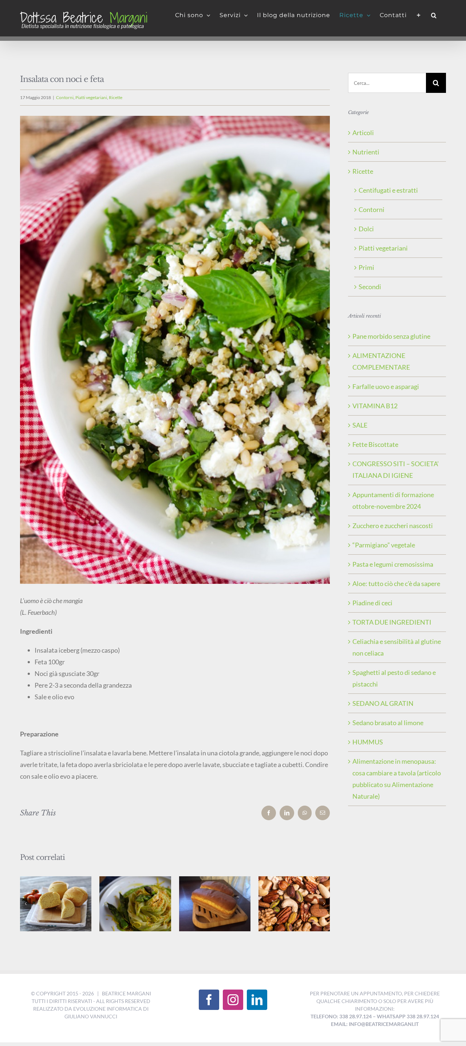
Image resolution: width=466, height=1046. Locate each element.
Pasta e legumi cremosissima (392, 564)
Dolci (366, 229)
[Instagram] (233, 1000)
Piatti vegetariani (91, 97)
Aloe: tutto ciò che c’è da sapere (396, 583)
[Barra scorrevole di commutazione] (419, 15)
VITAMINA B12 (375, 406)
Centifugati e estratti (388, 190)
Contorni (65, 97)
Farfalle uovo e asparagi (385, 386)
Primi (366, 267)
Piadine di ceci (372, 603)
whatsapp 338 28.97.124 (408, 1016)
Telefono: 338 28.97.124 (341, 1016)
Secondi (370, 287)
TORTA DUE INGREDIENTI (391, 622)
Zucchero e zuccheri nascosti (392, 526)
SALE (359, 425)
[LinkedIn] (257, 1000)
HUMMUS (367, 742)
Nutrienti (365, 152)
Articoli (363, 133)
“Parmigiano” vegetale (383, 545)
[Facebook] (209, 1000)
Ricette (115, 97)
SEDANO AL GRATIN (383, 703)
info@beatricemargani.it (384, 1024)
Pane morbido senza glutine (391, 336)
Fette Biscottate (375, 444)
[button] (434, 15)
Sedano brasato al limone (387, 723)
